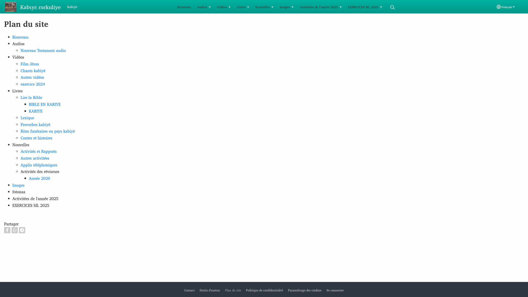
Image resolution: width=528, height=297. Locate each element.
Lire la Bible (31, 97)
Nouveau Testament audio (43, 50)
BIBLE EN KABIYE (45, 104)
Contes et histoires (36, 137)
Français (506, 7)
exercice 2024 (33, 84)
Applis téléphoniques (39, 164)
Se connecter (335, 290)
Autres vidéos (32, 77)
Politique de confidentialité (264, 290)
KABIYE (35, 111)
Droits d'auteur (210, 290)
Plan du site (233, 290)
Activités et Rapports (39, 151)
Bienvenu (184, 7)
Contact (189, 290)
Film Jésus (30, 63)
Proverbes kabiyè (35, 124)
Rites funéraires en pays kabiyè (48, 131)
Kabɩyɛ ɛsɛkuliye (40, 7)
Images (285, 7)
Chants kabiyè (33, 70)
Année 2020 (39, 178)
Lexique (27, 117)
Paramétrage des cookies (305, 290)
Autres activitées (35, 158)
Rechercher (392, 7)
